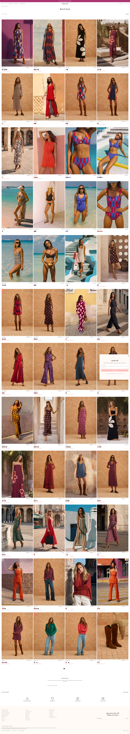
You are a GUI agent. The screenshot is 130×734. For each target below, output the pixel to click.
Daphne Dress (36, 553)
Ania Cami (3, 176)
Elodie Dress (99, 553)
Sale (6, 3)
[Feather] (5, 662)
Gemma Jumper (36, 661)
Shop (3, 3)
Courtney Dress (68, 391)
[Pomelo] (2, 231)
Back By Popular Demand (52, 685)
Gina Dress (99, 445)
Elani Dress (98, 499)
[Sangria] (100, 446)
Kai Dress (3, 661)
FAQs (2, 718)
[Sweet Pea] (100, 500)
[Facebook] (126, 731)
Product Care (4, 716)
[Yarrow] (98, 393)
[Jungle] (67, 231)
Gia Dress (3, 445)
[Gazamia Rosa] (98, 69)
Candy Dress (35, 176)
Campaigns (51, 712)
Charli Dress (67, 337)
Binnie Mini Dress (68, 122)
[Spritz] (67, 285)
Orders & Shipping (5, 711)
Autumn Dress (4, 122)
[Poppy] (34, 554)
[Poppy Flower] (34, 123)
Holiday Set (36, 122)
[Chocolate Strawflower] (5, 69)
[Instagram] (124, 731)
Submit (127, 718)
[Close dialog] (129, 356)
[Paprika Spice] (98, 554)
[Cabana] (66, 554)
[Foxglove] (6, 69)
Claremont (27, 717)
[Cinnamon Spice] (2, 123)
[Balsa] (99, 662)
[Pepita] (35, 285)
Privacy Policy (14, 730)
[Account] (126, 3)
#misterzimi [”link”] (125, 692)
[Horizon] (70, 177)
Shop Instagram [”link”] (5, 692)
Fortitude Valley (28, 711)
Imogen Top (3, 607)
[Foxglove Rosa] (99, 339)
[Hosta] (37, 339)
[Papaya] (34, 177)
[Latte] (35, 662)
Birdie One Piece (68, 229)
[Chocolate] (34, 231)
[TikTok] (128, 731)
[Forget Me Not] (2, 69)
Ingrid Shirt (35, 607)
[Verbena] (99, 500)
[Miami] (98, 339)
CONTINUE (115, 370)
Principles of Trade (53, 717)
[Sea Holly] (34, 393)
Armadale (27, 718)
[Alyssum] (2, 177)
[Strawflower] (35, 177)
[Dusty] (35, 339)
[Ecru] (66, 285)
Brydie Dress (99, 391)
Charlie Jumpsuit (99, 337)
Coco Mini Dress (68, 283)
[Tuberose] (4, 662)
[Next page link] (67, 668)
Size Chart (4, 717)
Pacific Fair (27, 712)
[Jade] (5, 608)
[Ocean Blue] (68, 177)
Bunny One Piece (36, 229)
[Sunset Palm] (100, 231)
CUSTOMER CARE (22, 3)
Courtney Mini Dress (68, 499)
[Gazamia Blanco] (4, 69)
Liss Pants (98, 607)
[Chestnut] (98, 662)
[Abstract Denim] (66, 393)
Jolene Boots (99, 661)
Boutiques (16, 3)
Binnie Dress (4, 68)
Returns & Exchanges (6, 712)
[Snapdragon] (66, 339)
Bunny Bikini (67, 176)
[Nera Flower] (35, 123)
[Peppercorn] (37, 177)
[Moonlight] (67, 554)
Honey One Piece (4, 283)
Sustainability (52, 716)
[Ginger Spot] (2, 446)
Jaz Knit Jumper (68, 607)
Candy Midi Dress (36, 337)
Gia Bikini (35, 283)
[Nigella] (35, 608)
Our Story (51, 711)
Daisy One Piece (99, 229)
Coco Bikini (3, 229)
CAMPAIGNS (10, 3)
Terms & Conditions (21, 730)
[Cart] (128, 3)
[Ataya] (66, 177)
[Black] (67, 177)
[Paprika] (37, 662)
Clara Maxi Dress (68, 553)
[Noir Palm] (99, 231)
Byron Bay (27, 716)
